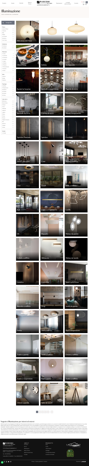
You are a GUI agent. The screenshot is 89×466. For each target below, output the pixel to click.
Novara (3, 117)
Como (3, 106)
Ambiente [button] (4, 44)
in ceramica (4, 57)
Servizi (25, 446)
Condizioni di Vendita (50, 454)
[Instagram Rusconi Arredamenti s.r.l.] (6, 461)
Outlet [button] (3, 131)
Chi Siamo (26, 444)
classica (4, 76)
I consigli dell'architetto (67, 3)
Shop (47, 444)
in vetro (3, 70)
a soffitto (4, 85)
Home (2, 14)
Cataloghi (48, 450)
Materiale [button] (4, 51)
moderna (4, 80)
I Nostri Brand (48, 448)
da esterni (4, 89)
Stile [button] (3, 74)
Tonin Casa (4, 40)
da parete (4, 91)
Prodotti (4, 3)
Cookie (36, 461)
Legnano (4, 110)
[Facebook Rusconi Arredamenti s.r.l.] (4, 461)
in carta (4, 53)
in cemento (4, 55)
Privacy (33, 461)
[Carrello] (83, 4)
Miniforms (4, 38)
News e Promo (27, 450)
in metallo (4, 63)
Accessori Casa (8, 14)
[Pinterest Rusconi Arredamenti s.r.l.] (10, 461)
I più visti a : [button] (5, 99)
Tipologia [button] (4, 84)
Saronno (4, 123)
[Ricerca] (86, 4)
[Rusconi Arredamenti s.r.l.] (44, 3)
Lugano (3, 112)
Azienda (21, 3)
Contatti (76, 3)
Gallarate (4, 108)
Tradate (3, 125)
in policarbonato (5, 66)
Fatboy (3, 34)
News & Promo (29, 3)
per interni (4, 47)
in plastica (4, 64)
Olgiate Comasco (5, 119)
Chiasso (3, 104)
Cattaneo (4, 30)
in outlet (4, 133)
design (3, 78)
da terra (4, 95)
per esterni (4, 46)
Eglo (3, 32)
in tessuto (4, 68)
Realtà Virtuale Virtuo (28, 452)
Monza (3, 116)
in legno (4, 61)
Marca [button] (3, 27)
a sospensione (5, 87)
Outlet (12, 3)
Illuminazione (15, 14)
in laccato (4, 59)
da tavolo (4, 93)
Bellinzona (4, 101)
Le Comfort (4, 36)
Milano (3, 114)
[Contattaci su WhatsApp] (2, 462)
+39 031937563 (7, 453)
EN (84, 2)
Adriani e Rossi (5, 29)
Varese (3, 127)
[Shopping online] (87, 2)
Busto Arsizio (5, 102)
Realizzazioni (59, 3)
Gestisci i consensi (43, 461)
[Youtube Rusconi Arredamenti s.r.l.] (8, 461)
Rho (3, 121)
